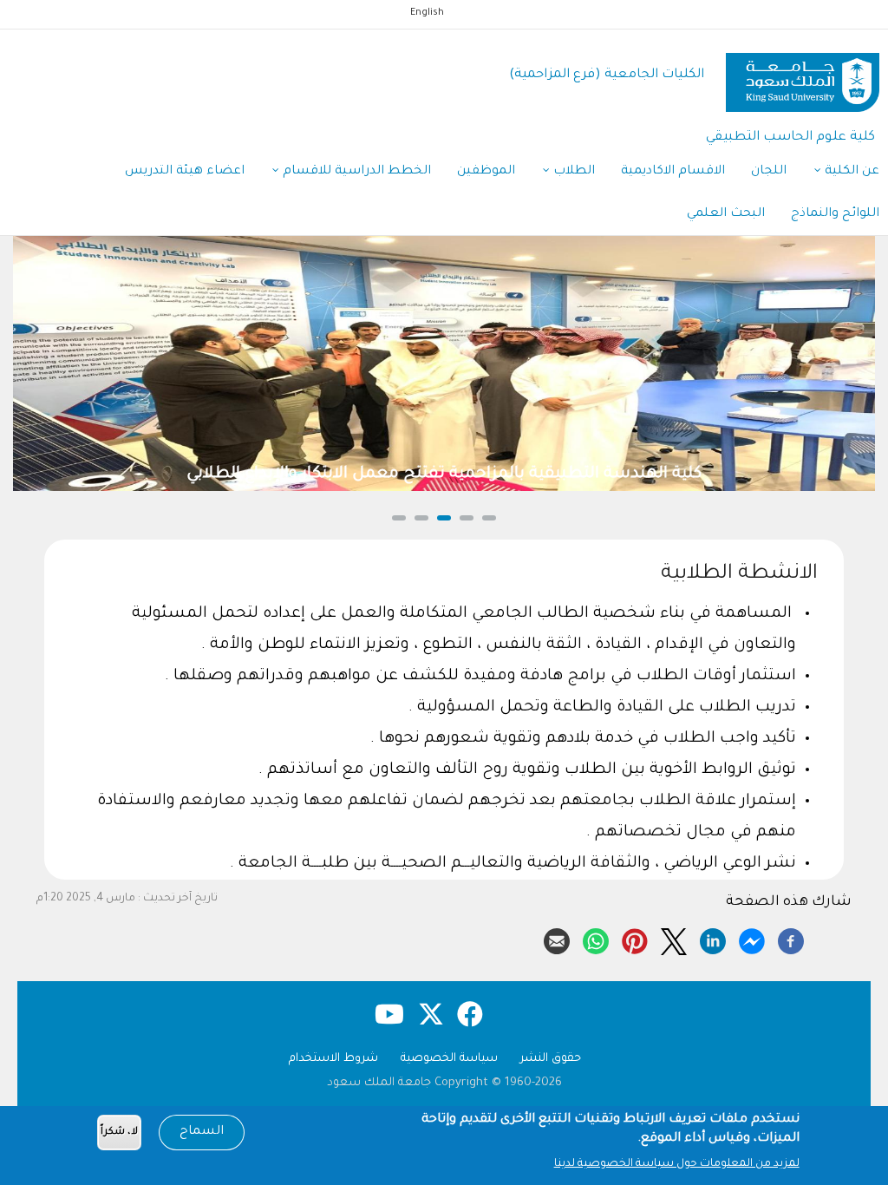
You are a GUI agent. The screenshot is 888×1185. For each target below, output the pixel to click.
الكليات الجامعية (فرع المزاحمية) (606, 75)
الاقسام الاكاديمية (673, 172)
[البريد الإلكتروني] (557, 939)
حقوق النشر (550, 1058)
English (427, 13)
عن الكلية (850, 172)
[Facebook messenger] (752, 939)
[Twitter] (674, 939)
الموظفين (486, 172)
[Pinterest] (635, 939)
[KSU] (802, 76)
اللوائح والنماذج (835, 214)
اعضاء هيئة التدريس (185, 172)
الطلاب (572, 172)
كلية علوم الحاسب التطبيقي (790, 137)
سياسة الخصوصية (449, 1058)
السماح (202, 1132)
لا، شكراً (119, 1132)
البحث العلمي (726, 214)
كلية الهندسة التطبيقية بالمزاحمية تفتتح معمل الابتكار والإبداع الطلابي (444, 474)
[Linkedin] (713, 939)
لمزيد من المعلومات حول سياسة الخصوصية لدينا (677, 1164)
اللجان (769, 172)
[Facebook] (791, 939)
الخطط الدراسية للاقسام (355, 172)
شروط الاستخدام (333, 1058)
